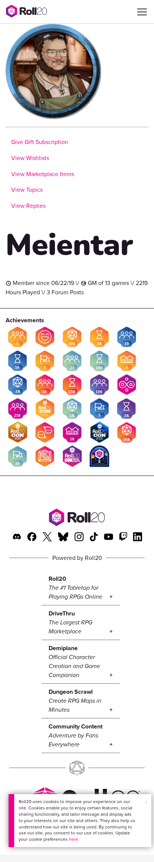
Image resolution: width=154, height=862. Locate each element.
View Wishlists (30, 158)
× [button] (146, 802)
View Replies (28, 205)
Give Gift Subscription (39, 142)
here (73, 839)
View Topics (27, 189)
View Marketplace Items (42, 174)
